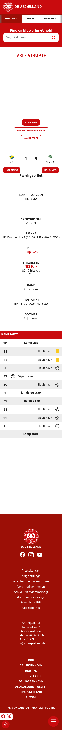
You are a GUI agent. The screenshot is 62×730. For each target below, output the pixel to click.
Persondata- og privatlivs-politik (31, 708)
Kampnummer (31, 219)
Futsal (31, 697)
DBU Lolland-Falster (31, 687)
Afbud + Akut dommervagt (31, 592)
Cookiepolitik (31, 608)
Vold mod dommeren (31, 586)
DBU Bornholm (31, 665)
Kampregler (31, 138)
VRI (11, 162)
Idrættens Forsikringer (31, 597)
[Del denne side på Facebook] (3, 717)
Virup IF (50, 162)
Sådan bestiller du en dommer (31, 581)
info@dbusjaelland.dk (31, 643)
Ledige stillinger (31, 576)
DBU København (31, 681)
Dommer (31, 314)
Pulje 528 (31, 252)
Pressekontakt (31, 570)
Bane (31, 285)
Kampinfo (31, 123)
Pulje (31, 248)
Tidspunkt (31, 300)
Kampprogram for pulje (31, 131)
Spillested (31, 263)
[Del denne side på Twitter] (9, 717)
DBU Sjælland (31, 692)
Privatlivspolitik (31, 602)
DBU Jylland (31, 676)
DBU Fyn (31, 671)
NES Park (31, 266)
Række (31, 233)
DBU (31, 660)
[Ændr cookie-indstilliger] (6, 724)
